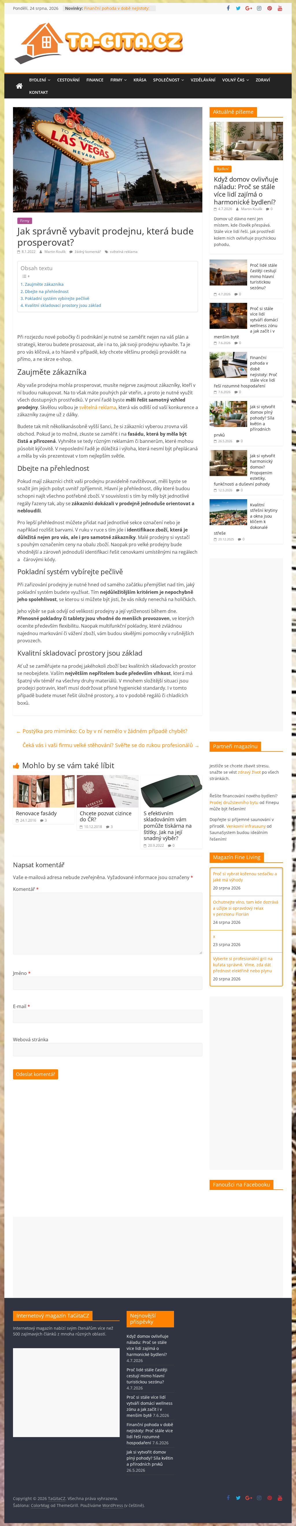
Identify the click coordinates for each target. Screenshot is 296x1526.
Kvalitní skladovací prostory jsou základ (63, 305)
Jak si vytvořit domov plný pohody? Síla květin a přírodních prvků (150, 1458)
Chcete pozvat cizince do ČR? (106, 816)
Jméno (22, 973)
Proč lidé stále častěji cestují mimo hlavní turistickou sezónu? (263, 276)
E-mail (21, 1006)
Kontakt (38, 92)
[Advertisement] (246, 645)
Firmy (116, 80)
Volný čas (233, 80)
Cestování (68, 80)
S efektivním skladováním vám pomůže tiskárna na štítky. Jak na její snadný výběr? (168, 826)
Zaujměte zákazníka (44, 284)
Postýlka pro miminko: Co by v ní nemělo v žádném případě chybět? (101, 730)
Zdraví (263, 80)
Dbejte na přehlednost (47, 291)
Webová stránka (30, 1039)
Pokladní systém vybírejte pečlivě (57, 298)
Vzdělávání (203, 80)
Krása (140, 80)
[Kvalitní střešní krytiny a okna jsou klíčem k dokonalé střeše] (228, 502)
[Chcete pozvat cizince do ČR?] (107, 778)
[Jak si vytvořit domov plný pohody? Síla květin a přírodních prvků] (228, 404)
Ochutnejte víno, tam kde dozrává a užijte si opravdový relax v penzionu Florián (245, 908)
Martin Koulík (55, 251)
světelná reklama (124, 251)
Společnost (166, 80)
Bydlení (37, 80)
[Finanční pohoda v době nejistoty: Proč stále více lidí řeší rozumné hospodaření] (228, 355)
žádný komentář (87, 251)
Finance (94, 80)
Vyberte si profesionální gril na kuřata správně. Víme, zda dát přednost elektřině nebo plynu (243, 964)
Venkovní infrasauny (246, 826)
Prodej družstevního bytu (234, 802)
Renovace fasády (36, 813)
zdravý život (249, 772)
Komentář (26, 889)
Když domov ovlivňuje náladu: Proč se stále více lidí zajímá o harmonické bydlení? (246, 190)
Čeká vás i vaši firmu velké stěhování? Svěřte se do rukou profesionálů (111, 745)
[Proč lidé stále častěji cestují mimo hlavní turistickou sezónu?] (228, 262)
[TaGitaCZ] (19, 86)
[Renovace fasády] (44, 778)
